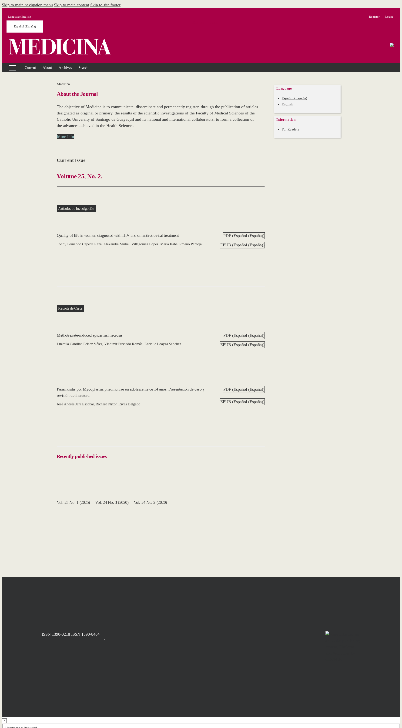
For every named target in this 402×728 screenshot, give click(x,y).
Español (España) (25, 26)
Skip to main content (71, 5)
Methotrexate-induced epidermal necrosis (89, 335)
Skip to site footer (105, 5)
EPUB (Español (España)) (242, 245)
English (287, 104)
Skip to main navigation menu (27, 5)
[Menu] (9, 67)
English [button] (19, 16)
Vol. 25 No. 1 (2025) (73, 502)
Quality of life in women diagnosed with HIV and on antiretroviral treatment (118, 235)
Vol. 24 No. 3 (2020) (111, 502)
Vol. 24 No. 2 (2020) (150, 502)
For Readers (290, 129)
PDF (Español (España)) (244, 235)
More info (65, 136)
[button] (47, 67)
